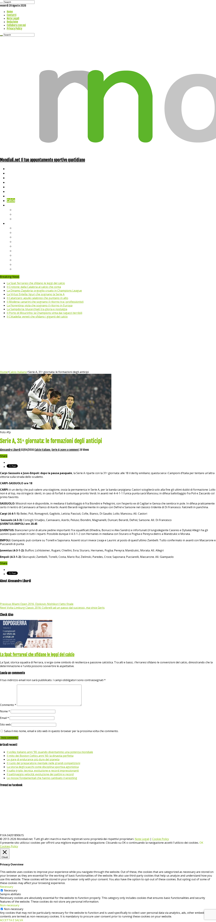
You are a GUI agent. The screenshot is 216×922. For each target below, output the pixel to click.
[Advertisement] (108, 344)
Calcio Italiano (18, 372)
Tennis (18, 214)
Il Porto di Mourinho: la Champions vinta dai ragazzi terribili (44, 313)
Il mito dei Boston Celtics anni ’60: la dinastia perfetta (40, 756)
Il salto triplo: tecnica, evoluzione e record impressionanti (43, 770)
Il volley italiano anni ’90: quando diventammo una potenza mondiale (50, 752)
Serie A (19, 228)
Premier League (25, 237)
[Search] (1, 2)
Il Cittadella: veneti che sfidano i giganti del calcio (37, 316)
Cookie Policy (160, 839)
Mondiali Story (17, 191)
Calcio (11, 200)
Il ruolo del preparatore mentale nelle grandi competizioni (43, 763)
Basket (19, 218)
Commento (8, 705)
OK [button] (201, 843)
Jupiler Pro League (27, 269)
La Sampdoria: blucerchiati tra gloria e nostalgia (37, 309)
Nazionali (13, 182)
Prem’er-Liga (23, 264)
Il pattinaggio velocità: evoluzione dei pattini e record (40, 774)
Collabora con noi (16, 25)
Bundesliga (21, 246)
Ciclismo (13, 173)
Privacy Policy (14, 28)
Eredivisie (21, 255)
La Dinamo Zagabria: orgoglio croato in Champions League (44, 290)
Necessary (10, 890)
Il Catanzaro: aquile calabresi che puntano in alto (37, 298)
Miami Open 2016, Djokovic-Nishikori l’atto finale (36, 604)
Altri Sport (14, 177)
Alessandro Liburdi (10, 449)
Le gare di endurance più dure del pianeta (33, 759)
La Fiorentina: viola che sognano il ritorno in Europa (39, 305)
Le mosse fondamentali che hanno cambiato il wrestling (42, 778)
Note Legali (13, 18)
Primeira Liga (23, 259)
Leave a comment (69, 449)
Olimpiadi (13, 196)
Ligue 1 (18, 250)
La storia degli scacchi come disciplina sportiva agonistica (43, 767)
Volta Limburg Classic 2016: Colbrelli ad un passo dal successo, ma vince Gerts (52, 607)
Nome (5, 711)
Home (10, 11)
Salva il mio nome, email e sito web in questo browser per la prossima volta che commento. (61, 731)
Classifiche (14, 223)
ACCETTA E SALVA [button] (11, 920)
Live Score (14, 205)
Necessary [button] (6, 887)
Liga (16, 241)
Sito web (5, 724)
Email (4, 718)
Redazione (12, 21)
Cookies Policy (9, 846)
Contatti (11, 15)
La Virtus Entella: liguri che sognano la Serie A (35, 294)
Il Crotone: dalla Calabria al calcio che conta (34, 287)
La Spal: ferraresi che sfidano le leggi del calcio (36, 283)
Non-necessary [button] (9, 905)
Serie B (19, 232)
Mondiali (13, 187)
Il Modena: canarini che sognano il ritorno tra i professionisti (45, 302)
